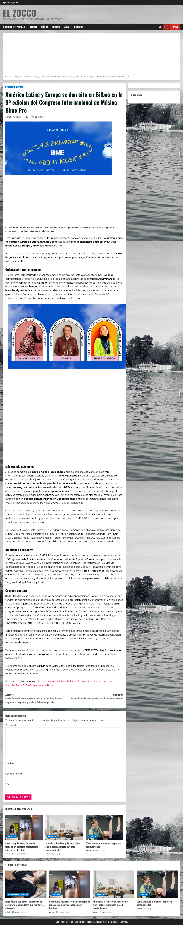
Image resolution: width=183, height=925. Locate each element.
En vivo (175, 27)
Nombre (9, 763)
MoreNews (106, 922)
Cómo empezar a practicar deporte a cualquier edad (103, 845)
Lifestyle (33, 27)
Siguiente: (97, 696)
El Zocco (19, 12)
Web (7, 784)
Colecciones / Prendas (14, 27)
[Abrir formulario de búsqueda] (160, 27)
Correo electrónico (14, 774)
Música (44, 27)
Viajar (67, 27)
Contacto (78, 27)
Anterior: (34, 698)
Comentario (11, 725)
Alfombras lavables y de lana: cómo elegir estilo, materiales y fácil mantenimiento (62, 847)
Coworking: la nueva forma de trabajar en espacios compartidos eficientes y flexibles (21, 847)
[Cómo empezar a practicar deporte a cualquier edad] (104, 827)
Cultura (56, 27)
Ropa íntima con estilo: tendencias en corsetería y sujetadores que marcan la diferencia (24, 905)
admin (8, 117)
